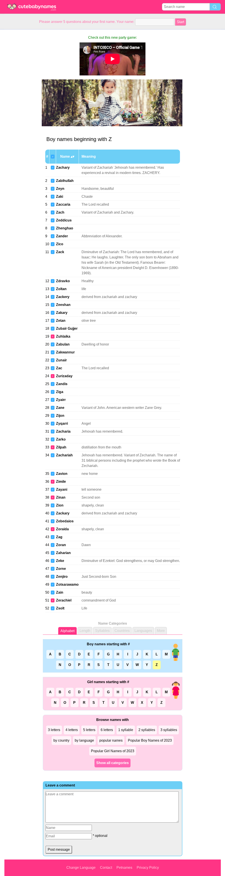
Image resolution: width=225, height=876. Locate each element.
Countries (122, 631)
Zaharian (63, 553)
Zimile (61, 481)
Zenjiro (62, 576)
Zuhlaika (63, 336)
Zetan (60, 320)
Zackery (62, 297)
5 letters (89, 730)
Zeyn (60, 188)
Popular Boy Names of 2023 (150, 740)
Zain (59, 592)
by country (61, 740)
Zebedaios (65, 521)
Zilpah (61, 447)
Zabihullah (65, 181)
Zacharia (63, 431)
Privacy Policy (148, 867)
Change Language (81, 867)
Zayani (61, 489)
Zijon (60, 415)
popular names (111, 740)
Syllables (102, 631)
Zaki (59, 196)
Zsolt (60, 608)
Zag (59, 537)
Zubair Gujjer (67, 328)
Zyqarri (62, 423)
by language (84, 740)
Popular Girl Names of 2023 (112, 751)
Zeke (60, 561)
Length (85, 631)
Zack (60, 252)
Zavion (61, 473)
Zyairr (61, 400)
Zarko (61, 439)
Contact (106, 867)
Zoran (61, 545)
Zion (60, 505)
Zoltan (61, 289)
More (161, 631)
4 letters (71, 730)
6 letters (107, 730)
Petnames (124, 867)
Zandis (61, 384)
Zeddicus (64, 220)
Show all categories (112, 763)
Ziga (59, 392)
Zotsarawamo (67, 584)
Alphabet (67, 631)
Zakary (61, 313)
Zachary (63, 167)
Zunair (61, 360)
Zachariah (64, 455)
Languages (143, 631)
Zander (62, 236)
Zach (60, 212)
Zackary (62, 513)
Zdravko (63, 281)
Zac (59, 368)
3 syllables (168, 730)
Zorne (61, 569)
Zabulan (63, 344)
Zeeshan (63, 305)
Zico (59, 244)
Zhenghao (64, 228)
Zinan (60, 497)
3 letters (54, 730)
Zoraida (62, 529)
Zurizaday (64, 376)
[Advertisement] (22, 95)
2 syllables (146, 730)
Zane (60, 408)
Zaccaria (63, 204)
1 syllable (125, 730)
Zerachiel (63, 600)
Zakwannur (65, 352)
